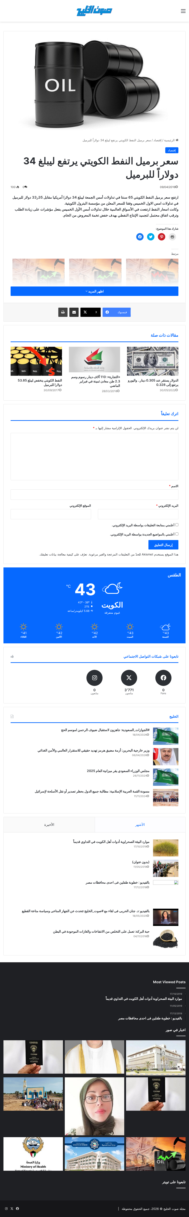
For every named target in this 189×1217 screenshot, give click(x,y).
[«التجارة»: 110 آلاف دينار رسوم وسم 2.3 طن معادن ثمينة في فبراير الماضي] (94, 359)
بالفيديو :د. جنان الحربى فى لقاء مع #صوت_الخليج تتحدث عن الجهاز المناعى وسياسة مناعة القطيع (86, 911)
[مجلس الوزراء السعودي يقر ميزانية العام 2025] (165, 777)
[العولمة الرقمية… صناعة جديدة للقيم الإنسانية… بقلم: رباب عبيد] (94, 1106)
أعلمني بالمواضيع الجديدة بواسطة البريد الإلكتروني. (142, 534)
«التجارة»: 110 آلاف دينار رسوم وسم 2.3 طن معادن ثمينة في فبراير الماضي (95, 381)
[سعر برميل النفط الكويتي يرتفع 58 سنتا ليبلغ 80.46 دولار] (38, 274)
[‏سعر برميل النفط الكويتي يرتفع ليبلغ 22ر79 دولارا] (95, 274)
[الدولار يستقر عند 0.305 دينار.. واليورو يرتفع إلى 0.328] (152, 361)
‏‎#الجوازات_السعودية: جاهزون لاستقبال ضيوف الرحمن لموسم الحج (105, 730)
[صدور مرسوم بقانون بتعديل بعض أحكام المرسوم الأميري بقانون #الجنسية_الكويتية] (156, 1094)
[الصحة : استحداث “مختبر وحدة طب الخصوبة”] (94, 1057)
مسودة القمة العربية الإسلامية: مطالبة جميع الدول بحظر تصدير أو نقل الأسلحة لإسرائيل (92, 791)
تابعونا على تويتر (174, 1182)
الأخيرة (49, 824)
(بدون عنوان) (141, 862)
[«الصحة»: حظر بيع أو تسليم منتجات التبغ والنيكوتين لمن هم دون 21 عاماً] (33, 1154)
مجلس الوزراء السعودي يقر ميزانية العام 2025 (118, 771)
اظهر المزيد (96, 291)
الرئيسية (170, 140)
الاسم (173, 486)
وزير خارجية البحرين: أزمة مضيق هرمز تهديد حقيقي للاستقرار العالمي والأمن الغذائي (94, 750)
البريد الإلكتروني (167, 505)
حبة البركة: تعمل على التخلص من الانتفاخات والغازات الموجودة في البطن (101, 931)
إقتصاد (158, 140)
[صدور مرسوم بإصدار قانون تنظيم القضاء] (156, 1057)
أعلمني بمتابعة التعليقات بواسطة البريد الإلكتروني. (143, 525)
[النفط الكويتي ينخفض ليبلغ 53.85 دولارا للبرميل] (36, 361)
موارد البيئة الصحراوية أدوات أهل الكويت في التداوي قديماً (111, 842)
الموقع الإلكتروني (80, 505)
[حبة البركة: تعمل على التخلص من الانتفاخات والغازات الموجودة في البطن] (165, 938)
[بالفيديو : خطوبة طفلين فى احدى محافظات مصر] (165, 892)
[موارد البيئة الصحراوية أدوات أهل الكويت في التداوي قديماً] (165, 847)
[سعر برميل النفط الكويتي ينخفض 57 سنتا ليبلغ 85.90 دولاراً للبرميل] (152, 274)
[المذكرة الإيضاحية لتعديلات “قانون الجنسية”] (33, 1057)
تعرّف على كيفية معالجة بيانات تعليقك (63, 554)
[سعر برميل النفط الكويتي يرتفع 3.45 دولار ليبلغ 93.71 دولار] (156, 1154)
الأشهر (140, 824)
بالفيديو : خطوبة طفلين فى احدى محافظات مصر (118, 882)
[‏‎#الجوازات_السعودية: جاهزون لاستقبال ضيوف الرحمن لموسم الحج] (165, 736)
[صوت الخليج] (94, 10)
